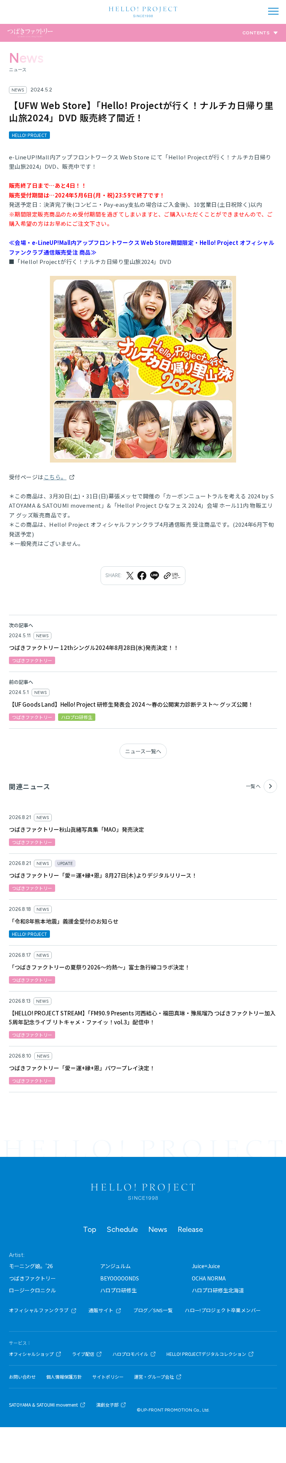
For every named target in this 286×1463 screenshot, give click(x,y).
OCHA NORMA (209, 1278)
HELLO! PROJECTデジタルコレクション (206, 1354)
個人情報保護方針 (64, 1377)
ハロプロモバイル (130, 1354)
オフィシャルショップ (31, 1354)
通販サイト (101, 1310)
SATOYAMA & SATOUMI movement (43, 1405)
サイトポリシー (108, 1377)
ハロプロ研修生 (118, 1290)
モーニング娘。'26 (31, 1266)
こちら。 (55, 477)
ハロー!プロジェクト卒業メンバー (223, 1310)
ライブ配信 (83, 1354)
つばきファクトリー (32, 1278)
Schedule (122, 1229)
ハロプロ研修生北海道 (218, 1290)
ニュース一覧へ (143, 751)
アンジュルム (115, 1266)
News (157, 1229)
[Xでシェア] (130, 575)
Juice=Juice (206, 1266)
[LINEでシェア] (154, 575)
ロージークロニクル (32, 1290)
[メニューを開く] (273, 11)
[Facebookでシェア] (141, 575)
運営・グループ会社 (154, 1377)
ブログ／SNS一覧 (153, 1310)
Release (190, 1229)
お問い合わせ (22, 1377)
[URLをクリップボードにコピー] (172, 575)
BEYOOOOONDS (119, 1278)
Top (89, 1229)
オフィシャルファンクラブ (39, 1310)
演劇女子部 (107, 1405)
